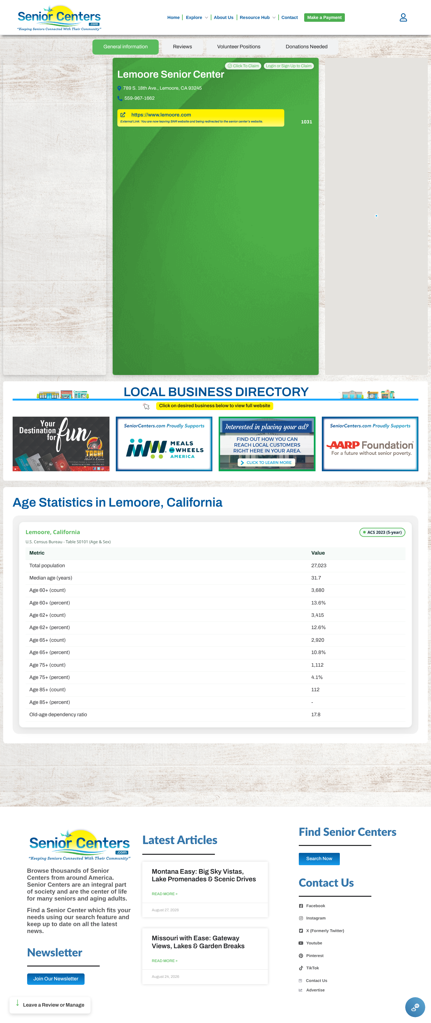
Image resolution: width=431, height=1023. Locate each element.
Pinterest (315, 956)
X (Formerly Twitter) (325, 931)
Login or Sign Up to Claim (289, 66)
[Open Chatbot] (415, 1007)
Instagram (316, 918)
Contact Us (317, 980)
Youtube (314, 943)
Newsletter (54, 953)
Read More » (165, 894)
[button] (50, 1005)
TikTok (312, 968)
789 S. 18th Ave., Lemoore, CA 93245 (162, 88)
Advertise (315, 990)
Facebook (315, 906)
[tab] (125, 47)
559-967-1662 (140, 98)
